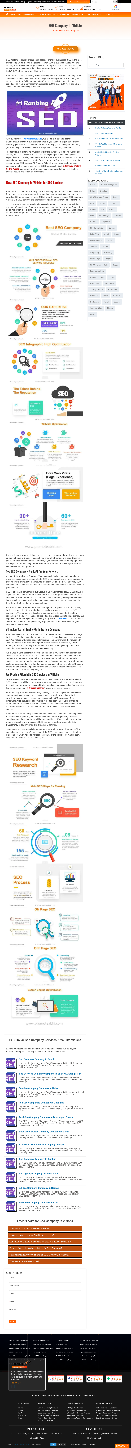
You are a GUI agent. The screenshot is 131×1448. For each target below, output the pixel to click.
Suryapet (93, 246)
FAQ (20, 1413)
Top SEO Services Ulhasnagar (64, 1352)
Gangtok (105, 246)
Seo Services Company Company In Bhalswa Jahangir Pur (50, 1073)
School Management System (106, 1415)
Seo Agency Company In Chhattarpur (38, 1173)
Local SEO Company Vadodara (88, 1344)
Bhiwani (110, 240)
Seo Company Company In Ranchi (37, 1059)
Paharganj (108, 253)
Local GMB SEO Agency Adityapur (18, 1340)
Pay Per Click (64, 619)
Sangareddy (94, 253)
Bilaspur (110, 308)
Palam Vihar (94, 234)
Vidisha (62, 30)
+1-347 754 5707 (94, 1438)
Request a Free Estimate (78, 2)
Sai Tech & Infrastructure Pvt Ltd (20, 1444)
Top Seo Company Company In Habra (38, 1088)
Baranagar (94, 296)
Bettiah (105, 296)
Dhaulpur (93, 222)
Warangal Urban (96, 308)
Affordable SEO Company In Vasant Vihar (90, 1340)
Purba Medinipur (96, 240)
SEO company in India (33, 139)
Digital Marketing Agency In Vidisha (108, 128)
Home (55, 30)
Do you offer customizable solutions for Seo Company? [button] (35, 1248)
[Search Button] (121, 64)
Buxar (115, 197)
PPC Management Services (48, 1410)
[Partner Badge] (116, 7)
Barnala (112, 228)
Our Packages (44, 14)
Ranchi (92, 185)
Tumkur (102, 203)
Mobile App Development (76, 1415)
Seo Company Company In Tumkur (37, 1159)
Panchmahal (94, 283)
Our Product (78, 14)
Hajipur (112, 209)
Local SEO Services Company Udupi (19, 1356)
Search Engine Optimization (48, 1408)
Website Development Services (78, 1413)
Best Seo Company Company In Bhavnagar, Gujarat (46, 1117)
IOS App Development (75, 1408)
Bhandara (103, 191)
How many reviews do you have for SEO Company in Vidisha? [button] (39, 1254)
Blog (55, 14)
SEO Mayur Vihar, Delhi (99, 265)
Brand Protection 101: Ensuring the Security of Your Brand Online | (59, 2)
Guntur (111, 277)
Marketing (15, 14)
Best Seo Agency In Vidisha (105, 166)
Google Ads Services (45, 1420)
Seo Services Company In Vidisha (107, 160)
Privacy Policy (75, 1444)
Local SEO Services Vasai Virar (18, 1344)
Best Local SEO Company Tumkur (89, 1356)
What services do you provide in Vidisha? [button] (29, 1228)
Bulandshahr (112, 289)
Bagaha (117, 302)
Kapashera (106, 222)
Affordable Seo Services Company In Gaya (41, 1144)
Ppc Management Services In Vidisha (109, 138)
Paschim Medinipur (97, 271)
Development (29, 14)
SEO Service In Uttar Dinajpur (64, 1348)
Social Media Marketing (46, 1413)
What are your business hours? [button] (24, 1261)
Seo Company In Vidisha (104, 133)
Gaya (92, 203)
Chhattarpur (114, 203)
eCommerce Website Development (79, 1418)
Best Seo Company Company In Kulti (38, 1202)
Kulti (102, 209)
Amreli (106, 234)
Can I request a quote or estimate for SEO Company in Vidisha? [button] (40, 1241)
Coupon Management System (107, 1413)
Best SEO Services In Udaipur (64, 1356)
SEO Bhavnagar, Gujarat (99, 197)
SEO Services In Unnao (15, 1352)
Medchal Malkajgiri (97, 228)
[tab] (45, 1228)
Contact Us (109, 14)
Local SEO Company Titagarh (64, 1360)
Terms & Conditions (88, 1444)
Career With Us (94, 14)
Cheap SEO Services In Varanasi (42, 1344)
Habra (92, 191)
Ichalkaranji (94, 302)
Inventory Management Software (108, 1410)
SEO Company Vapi (61, 1344)
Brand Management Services (48, 1415)
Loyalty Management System (106, 1418)
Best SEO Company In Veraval (41, 1340)
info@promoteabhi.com (92, 9)
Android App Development (76, 1410)
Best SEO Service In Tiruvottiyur (88, 1360)
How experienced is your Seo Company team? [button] (31, 1235)
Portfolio (65, 14)
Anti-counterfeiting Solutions (106, 1408)
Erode (92, 314)
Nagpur (93, 209)
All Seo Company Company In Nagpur (39, 1188)
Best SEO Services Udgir (39, 1356)
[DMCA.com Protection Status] (58, 1444)
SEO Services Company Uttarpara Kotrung (19, 1348)
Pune (92, 216)
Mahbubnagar (104, 216)
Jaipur (116, 234)
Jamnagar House (96, 289)
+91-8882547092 (46, 9)
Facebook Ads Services (46, 1418)
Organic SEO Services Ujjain (88, 1352)
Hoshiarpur (117, 296)
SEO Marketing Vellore (62, 1340)
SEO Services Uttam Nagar (87, 1348)
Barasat (115, 265)
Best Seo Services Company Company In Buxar (44, 1131)
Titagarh (108, 259)
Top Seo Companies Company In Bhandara (41, 1102)
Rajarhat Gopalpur (97, 277)
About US (21, 1410)
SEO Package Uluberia (39, 1352)
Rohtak (106, 302)
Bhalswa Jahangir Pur (109, 185)
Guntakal (118, 216)
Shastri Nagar (95, 259)
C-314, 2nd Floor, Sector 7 (68, 9)
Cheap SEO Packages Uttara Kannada (43, 1348)
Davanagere (109, 283)
